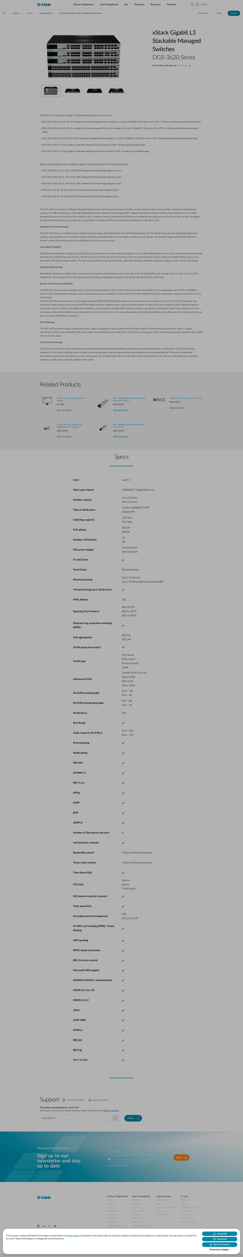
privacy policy (73, 1236)
